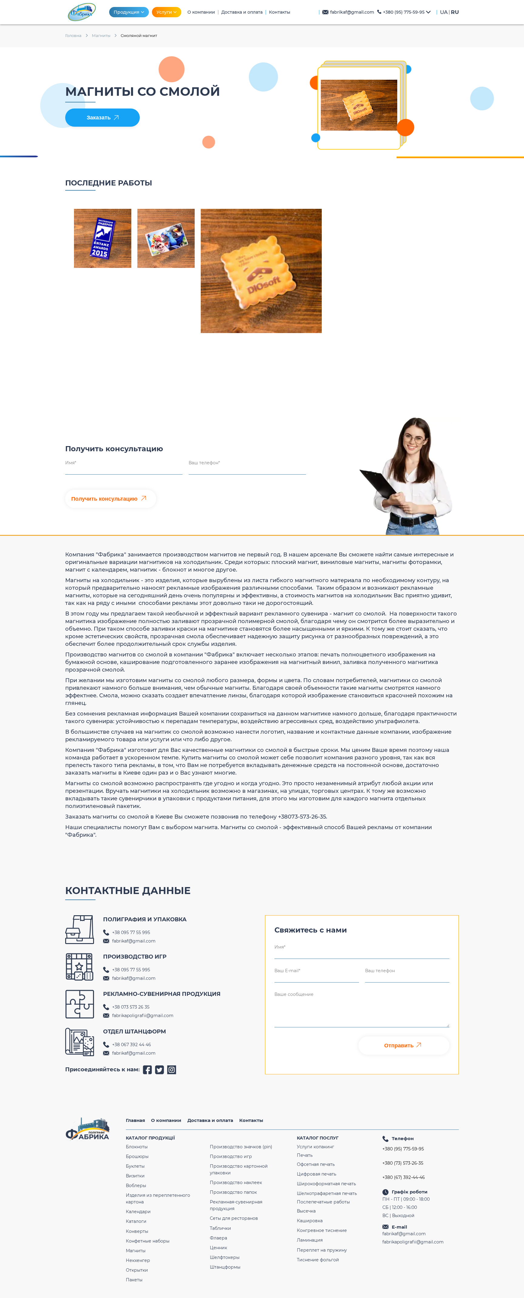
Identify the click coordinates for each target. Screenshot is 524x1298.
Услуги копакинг (315, 1147)
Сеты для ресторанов (234, 1218)
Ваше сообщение (294, 994)
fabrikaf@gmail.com (352, 12)
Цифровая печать (316, 1174)
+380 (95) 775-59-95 (404, 12)
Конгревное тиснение (322, 1230)
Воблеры (136, 1185)
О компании (166, 1120)
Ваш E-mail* (287, 970)
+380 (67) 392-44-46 (403, 1177)
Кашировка (310, 1220)
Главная (135, 1120)
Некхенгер (138, 1260)
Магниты (136, 1250)
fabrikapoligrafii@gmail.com (142, 1015)
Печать (305, 1155)
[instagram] (171, 1069)
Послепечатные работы (323, 1202)
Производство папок (233, 1192)
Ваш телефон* (204, 462)
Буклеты (135, 1166)
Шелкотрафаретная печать (327, 1193)
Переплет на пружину (322, 1250)
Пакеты (134, 1280)
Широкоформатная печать (326, 1183)
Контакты (251, 1120)
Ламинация (310, 1240)
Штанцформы (225, 1267)
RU (455, 12)
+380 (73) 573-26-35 (402, 1163)
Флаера (218, 1238)
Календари (138, 1211)
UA (444, 12)
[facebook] (147, 1069)
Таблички (220, 1228)
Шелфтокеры (225, 1257)
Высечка (306, 1211)
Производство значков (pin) (241, 1147)
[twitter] (159, 1069)
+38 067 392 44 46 (131, 1044)
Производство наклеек (236, 1182)
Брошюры (137, 1156)
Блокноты (137, 1147)
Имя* (70, 462)
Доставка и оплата (210, 1120)
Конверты (137, 1231)
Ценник (218, 1247)
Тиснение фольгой (318, 1260)
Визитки (135, 1176)
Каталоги (136, 1221)
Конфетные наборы (148, 1241)
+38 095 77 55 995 (131, 932)
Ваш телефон (380, 970)
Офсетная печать (316, 1164)
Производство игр (231, 1156)
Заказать (99, 118)
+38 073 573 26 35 (130, 1007)
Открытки (137, 1270)
